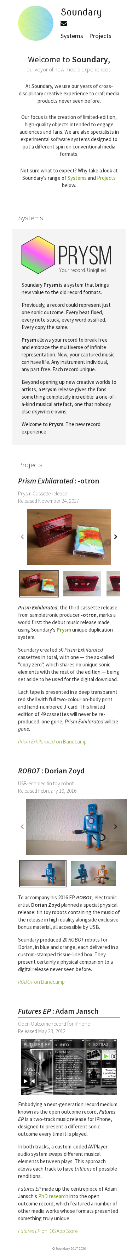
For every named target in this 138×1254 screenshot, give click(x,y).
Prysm (64, 629)
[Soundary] (35, 22)
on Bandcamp (52, 741)
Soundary (81, 12)
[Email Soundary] (64, 23)
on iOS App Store (47, 1231)
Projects (100, 36)
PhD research (53, 1196)
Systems (72, 36)
